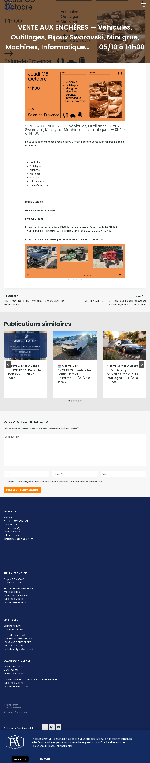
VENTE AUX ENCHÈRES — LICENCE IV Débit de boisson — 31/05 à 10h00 (24, 372)
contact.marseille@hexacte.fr (18, 538)
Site (104, 474)
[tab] (69, 401)
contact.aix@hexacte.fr (15, 602)
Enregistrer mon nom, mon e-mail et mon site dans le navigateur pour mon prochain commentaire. (54, 481)
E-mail (57, 474)
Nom (8, 474)
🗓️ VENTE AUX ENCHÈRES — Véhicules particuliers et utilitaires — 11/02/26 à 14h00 (74, 374)
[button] (28, 261)
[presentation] (25, 345)
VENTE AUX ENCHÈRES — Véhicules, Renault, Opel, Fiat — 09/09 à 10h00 (35, 300)
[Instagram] (52, 727)
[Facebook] (45, 727)
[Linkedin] (58, 727)
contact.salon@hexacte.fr (16, 686)
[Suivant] (141, 364)
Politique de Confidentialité (18, 728)
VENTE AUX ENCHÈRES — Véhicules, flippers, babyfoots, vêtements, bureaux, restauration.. (115, 300)
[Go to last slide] (8, 364)
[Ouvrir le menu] (143, 5)
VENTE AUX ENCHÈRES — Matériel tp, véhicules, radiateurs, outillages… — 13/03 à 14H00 (123, 374)
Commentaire (13, 436)
